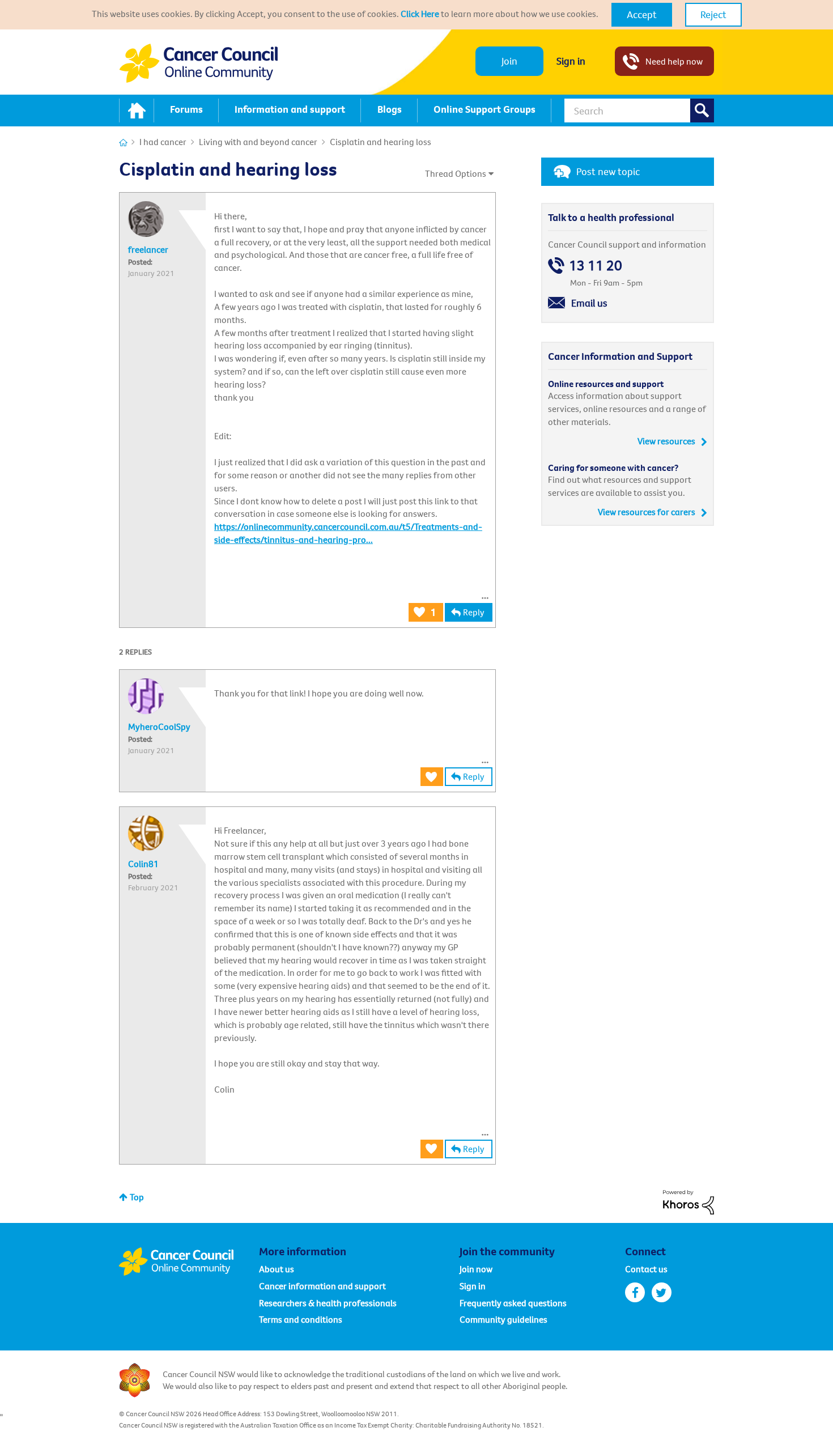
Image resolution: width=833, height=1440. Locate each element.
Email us (589, 302)
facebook (635, 1292)
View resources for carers (646, 511)
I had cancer (162, 141)
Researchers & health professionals (328, 1303)
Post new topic (608, 171)
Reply (473, 612)
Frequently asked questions (513, 1303)
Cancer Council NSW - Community (198, 63)
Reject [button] (713, 14)
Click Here (420, 13)
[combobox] (639, 110)
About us (276, 1269)
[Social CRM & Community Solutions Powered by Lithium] (688, 1201)
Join (509, 60)
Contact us (646, 1269)
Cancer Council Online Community (188, 1261)
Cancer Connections (123, 142)
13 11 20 (595, 265)
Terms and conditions (300, 1319)
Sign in (570, 60)
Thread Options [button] (455, 173)
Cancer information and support (322, 1286)
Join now (476, 1269)
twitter (662, 1292)
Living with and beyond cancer (258, 141)
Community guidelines (503, 1319)
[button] (641, 15)
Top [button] (137, 1197)
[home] (136, 110)
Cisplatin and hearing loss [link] (380, 141)
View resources (666, 441)
